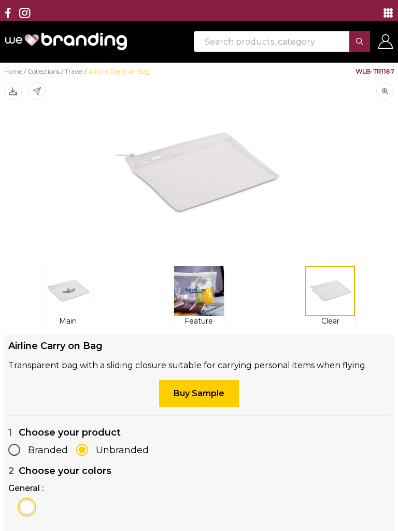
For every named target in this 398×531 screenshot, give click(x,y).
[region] (199, 265)
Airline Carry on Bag (119, 71)
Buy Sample (199, 393)
